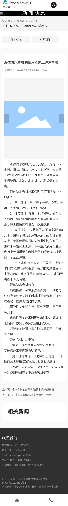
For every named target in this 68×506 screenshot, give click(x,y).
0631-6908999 (22, 445)
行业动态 (34, 21)
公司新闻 (45, 39)
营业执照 (53, 486)
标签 (34, 486)
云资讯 (42, 486)
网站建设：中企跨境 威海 (16, 486)
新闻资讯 (19, 21)
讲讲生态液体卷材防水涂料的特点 (32, 394)
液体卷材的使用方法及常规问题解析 (33, 389)
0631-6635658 (17, 450)
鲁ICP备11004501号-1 (14, 482)
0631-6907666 (24, 460)
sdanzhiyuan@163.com (22, 455)
